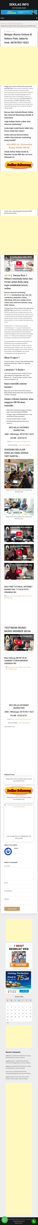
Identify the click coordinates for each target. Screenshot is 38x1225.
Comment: (7, 866)
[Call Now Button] (33, 1221)
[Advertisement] (19, 65)
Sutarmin (8, 1071)
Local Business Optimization (13, 23)
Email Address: (8, 891)
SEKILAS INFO (19, 4)
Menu (2, 18)
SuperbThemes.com (19, 1221)
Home (2, 23)
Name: (6, 883)
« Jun (7, 1022)
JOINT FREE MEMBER (24, 445)
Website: (6, 899)
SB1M (7, 275)
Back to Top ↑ (19, 1223)
